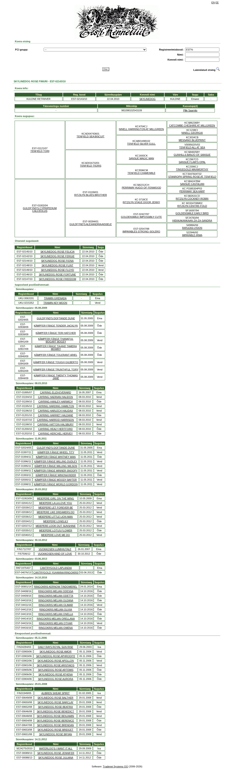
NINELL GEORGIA (192, 132)
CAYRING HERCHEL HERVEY (55, 433)
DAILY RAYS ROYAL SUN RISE (55, 647)
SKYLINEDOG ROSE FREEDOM (57, 279)
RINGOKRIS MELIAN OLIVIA (55, 609)
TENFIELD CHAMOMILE (141, 173)
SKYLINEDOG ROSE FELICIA (57, 251)
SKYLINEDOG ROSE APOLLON (55, 660)
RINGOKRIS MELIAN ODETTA (55, 595)
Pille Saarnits (190, 110)
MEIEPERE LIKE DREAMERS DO (55, 512)
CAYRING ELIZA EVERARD (55, 392)
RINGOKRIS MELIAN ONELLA (55, 614)
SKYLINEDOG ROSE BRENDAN (55, 725)
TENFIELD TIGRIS (90, 165)
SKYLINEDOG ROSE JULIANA (55, 757)
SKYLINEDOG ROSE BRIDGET (55, 729)
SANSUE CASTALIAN (192, 184)
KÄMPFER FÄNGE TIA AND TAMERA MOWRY (56, 347)
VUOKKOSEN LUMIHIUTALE (55, 549)
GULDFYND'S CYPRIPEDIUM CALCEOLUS (40, 209)
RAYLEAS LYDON (192, 227)
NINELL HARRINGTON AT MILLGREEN (141, 129)
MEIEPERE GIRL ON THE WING (55, 498)
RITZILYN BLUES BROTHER (90, 195)
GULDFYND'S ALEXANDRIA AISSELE (90, 224)
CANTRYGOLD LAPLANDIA (56, 568)
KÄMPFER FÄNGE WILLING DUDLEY (55, 461)
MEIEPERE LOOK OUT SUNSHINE (56, 525)
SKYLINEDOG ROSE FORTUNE (57, 274)
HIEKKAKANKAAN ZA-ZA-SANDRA (192, 220)
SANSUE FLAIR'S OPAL (192, 162)
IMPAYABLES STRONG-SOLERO (141, 231)
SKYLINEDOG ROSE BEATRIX (55, 706)
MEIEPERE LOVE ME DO (55, 535)
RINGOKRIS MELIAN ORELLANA (56, 618)
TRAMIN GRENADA (55, 298)
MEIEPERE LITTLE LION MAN (55, 516)
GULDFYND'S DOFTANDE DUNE (56, 318)
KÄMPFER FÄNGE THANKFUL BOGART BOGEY (55, 340)
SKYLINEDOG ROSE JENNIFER (55, 753)
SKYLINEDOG (147, 99)
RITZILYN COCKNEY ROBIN (192, 198)
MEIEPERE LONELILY (55, 521)
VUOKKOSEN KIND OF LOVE (55, 553)
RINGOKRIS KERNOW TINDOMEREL (55, 586)
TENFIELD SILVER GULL (141, 143)
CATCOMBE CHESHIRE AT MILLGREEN (192, 125)
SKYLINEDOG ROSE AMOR (56, 651)
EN (213, 2)
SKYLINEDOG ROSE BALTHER (55, 697)
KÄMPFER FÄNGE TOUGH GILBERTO (55, 362)
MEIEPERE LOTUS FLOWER (55, 530)
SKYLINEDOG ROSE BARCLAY (55, 702)
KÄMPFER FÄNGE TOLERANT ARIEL (55, 355)
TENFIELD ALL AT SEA (192, 147)
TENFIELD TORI (39, 151)
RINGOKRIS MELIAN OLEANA (55, 600)
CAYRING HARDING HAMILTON (55, 406)
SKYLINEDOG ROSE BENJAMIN (55, 716)
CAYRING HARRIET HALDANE (55, 415)
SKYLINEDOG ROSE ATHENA (55, 674)
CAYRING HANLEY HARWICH (55, 401)
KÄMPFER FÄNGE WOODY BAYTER (56, 479)
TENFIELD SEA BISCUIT (90, 136)
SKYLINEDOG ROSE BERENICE (55, 720)
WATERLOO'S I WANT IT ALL (55, 748)
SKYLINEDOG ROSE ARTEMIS (55, 669)
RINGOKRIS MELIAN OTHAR (55, 623)
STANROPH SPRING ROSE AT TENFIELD (192, 176)
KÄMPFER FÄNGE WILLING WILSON (56, 466)
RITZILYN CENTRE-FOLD (192, 206)
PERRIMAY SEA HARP (192, 191)
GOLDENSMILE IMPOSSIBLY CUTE (141, 217)
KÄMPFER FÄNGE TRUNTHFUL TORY (55, 369)
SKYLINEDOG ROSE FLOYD (57, 270)
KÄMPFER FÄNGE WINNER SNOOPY (55, 470)
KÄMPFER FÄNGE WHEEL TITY (55, 452)
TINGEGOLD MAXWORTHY (192, 169)
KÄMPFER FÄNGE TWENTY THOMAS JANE (56, 377)
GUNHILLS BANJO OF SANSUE (192, 154)
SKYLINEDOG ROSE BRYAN (55, 734)
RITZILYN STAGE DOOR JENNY (141, 202)
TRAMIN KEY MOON (55, 302)
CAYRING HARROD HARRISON (55, 419)
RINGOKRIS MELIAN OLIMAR (56, 605)
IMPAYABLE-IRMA (192, 235)
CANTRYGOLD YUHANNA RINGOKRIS (55, 572)
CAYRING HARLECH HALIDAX (55, 410)
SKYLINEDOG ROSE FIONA (57, 260)
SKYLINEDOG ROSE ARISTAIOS (55, 665)
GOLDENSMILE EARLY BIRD (192, 213)
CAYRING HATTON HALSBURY (55, 424)
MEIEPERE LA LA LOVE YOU (55, 503)
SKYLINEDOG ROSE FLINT (57, 265)
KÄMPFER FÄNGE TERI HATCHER (56, 333)
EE (217, 2)
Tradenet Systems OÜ (115, 766)
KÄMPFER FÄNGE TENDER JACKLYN (56, 325)
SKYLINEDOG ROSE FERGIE (57, 256)
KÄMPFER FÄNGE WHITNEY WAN (56, 456)
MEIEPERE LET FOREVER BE (55, 507)
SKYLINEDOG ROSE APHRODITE (55, 656)
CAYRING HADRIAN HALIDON (55, 397)
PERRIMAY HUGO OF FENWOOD (141, 187)
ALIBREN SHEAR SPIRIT (55, 693)
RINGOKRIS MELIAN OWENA (56, 627)
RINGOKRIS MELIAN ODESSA (55, 591)
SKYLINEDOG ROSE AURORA (55, 679)
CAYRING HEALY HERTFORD (55, 429)
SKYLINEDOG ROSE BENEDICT (55, 711)
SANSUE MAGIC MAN (141, 158)
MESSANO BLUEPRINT (192, 140)
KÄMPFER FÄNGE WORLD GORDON (56, 484)
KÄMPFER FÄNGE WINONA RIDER (56, 475)
